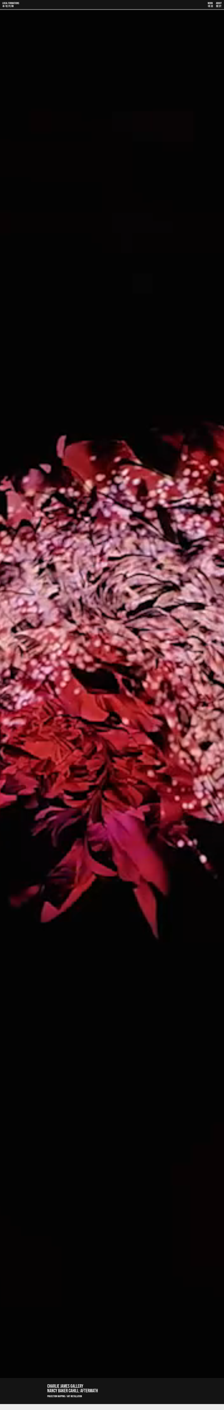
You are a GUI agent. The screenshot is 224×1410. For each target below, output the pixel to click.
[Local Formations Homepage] (103, 5)
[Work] (210, 5)
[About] (219, 5)
